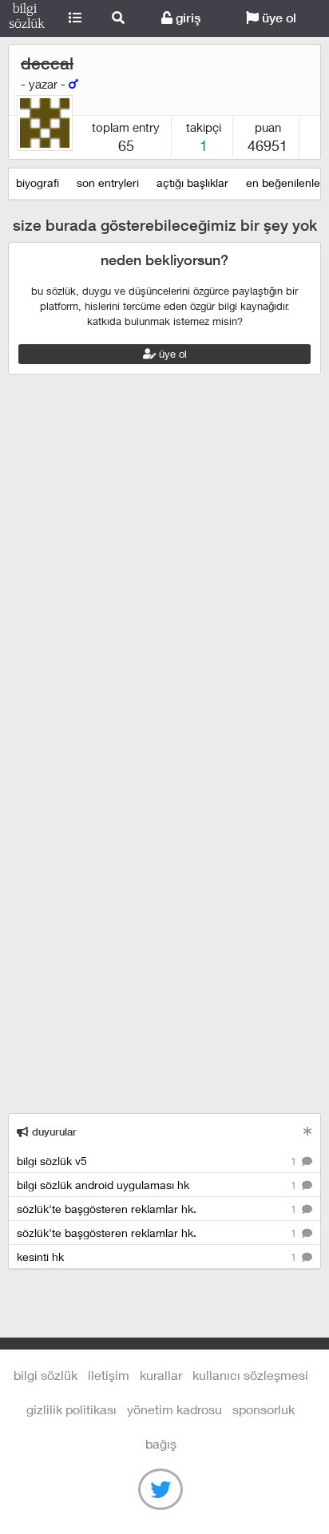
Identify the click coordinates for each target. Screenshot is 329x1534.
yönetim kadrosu (174, 1409)
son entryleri (108, 182)
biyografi (37, 182)
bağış (160, 1443)
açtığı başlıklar (192, 182)
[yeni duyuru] (307, 1131)
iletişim (108, 1374)
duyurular (53, 1132)
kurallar (161, 1374)
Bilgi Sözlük (27, 18)
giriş (186, 18)
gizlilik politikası (71, 1409)
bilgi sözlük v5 (158, 1160)
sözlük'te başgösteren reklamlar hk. (158, 1208)
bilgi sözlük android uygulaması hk (158, 1184)
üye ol (277, 18)
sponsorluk (263, 1409)
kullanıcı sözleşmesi (250, 1374)
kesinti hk (158, 1256)
